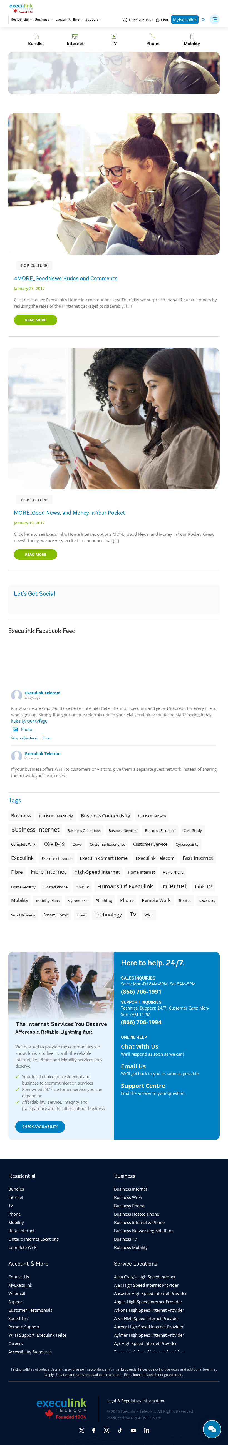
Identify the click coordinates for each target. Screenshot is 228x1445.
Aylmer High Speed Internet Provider (149, 1335)
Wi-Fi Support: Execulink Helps (37, 1335)
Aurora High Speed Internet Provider (149, 1326)
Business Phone (129, 1205)
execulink (22, 858)
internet (174, 885)
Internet (15, 1197)
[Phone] (153, 39)
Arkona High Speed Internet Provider (149, 1310)
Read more (35, 319)
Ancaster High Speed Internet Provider (150, 1293)
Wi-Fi (148, 915)
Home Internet (141, 872)
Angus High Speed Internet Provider (148, 1301)
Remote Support (23, 1326)
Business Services (123, 830)
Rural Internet (21, 1230)
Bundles (16, 1189)
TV (10, 1205)
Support (91, 19)
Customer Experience (107, 844)
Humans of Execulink (125, 886)
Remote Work (156, 900)
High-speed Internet (97, 871)
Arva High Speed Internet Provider (146, 1318)
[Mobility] (192, 39)
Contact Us (18, 1276)
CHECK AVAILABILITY (40, 1126)
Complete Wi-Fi (23, 844)
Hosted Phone (56, 887)
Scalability (207, 900)
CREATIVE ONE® (146, 1418)
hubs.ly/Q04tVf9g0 (29, 721)
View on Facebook (24, 738)
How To (82, 887)
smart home (55, 915)
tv (133, 914)
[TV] (114, 39)
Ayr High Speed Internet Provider (145, 1343)
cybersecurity (187, 844)
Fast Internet (198, 858)
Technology (108, 914)
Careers (15, 1343)
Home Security (23, 887)
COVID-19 (54, 844)
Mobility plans (48, 900)
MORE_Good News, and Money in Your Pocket (69, 512)
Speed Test (18, 1318)
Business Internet (35, 829)
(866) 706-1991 (141, 991)
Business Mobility (131, 1247)
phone (127, 900)
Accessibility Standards (30, 1351)
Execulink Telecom (43, 692)
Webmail (16, 1293)
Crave (77, 844)
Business (42, 19)
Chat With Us (139, 1046)
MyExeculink (185, 19)
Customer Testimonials (30, 1310)
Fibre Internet (48, 871)
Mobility (19, 900)
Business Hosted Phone (136, 1214)
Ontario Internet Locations (33, 1239)
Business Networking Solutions (143, 1230)
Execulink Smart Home (104, 858)
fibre (17, 871)
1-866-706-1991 (140, 19)
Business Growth (152, 815)
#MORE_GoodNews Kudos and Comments (66, 278)
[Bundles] (36, 39)
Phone (14, 1214)
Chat (164, 19)
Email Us (133, 1066)
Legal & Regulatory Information (135, 1400)
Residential (20, 19)
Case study (193, 830)
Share (47, 738)
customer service (150, 844)
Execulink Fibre (67, 19)
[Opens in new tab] (81, 1430)
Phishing (104, 900)
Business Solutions (160, 830)
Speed (81, 915)
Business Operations (84, 830)
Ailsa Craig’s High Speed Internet (144, 1276)
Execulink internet (57, 858)
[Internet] (75, 39)
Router (185, 900)
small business (23, 915)
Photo (26, 729)
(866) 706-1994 (141, 1022)
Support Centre (143, 1085)
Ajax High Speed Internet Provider (146, 1285)
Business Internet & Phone (139, 1222)
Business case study (56, 816)
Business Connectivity (105, 815)
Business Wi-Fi (128, 1197)
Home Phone (173, 872)
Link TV (203, 886)
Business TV (125, 1239)
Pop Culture (34, 265)
